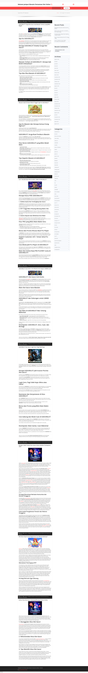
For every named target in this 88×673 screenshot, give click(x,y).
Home (58, 12)
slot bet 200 (57, 207)
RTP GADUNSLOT (43, 151)
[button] (61, 8)
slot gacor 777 (57, 220)
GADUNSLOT (21, 218)
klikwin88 (56, 160)
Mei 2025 (56, 92)
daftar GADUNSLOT (32, 596)
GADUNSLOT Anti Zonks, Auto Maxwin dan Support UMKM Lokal (35, 268)
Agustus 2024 (57, 112)
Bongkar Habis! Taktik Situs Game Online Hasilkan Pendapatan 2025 (34, 446)
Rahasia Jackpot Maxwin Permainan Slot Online (34, 4)
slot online (35, 190)
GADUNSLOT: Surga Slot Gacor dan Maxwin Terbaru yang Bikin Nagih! (34, 25)
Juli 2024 (56, 114)
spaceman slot (57, 242)
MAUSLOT (56, 173)
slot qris (56, 229)
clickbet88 (56, 142)
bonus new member (58, 136)
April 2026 (56, 68)
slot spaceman (57, 231)
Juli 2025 (56, 88)
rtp (55, 182)
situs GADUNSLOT (24, 100)
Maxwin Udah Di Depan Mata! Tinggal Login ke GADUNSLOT (34, 102)
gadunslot (30, 21)
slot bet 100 (57, 205)
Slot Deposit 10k (57, 216)
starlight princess (57, 247)
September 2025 (57, 83)
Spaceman (56, 238)
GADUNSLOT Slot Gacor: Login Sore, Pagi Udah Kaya (32, 347)
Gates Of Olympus (58, 147)
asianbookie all (57, 131)
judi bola (56, 158)
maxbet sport (57, 176)
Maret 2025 (56, 97)
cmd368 (56, 145)
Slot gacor (20, 548)
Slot (23, 33)
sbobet (56, 187)
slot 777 (56, 202)
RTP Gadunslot (47, 533)
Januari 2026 (57, 74)
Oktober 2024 (57, 108)
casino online (57, 138)
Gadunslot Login (47, 21)
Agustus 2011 (57, 123)
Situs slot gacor (21, 624)
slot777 (56, 236)
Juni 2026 (56, 63)
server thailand (57, 191)
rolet (55, 180)
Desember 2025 (57, 77)
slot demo (56, 211)
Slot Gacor (56, 218)
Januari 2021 (57, 121)
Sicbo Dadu (56, 196)
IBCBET (56, 149)
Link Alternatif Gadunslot (43, 596)
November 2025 (57, 79)
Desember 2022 (57, 117)
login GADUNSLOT (42, 533)
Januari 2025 (57, 101)
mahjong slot (57, 167)
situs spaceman (57, 200)
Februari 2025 (57, 99)
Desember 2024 (57, 103)
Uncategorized (26, 21)
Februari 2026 (57, 72)
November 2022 (57, 119)
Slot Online (56, 227)
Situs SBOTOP (57, 198)
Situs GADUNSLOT (28, 498)
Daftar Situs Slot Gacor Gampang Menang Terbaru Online (33, 600)
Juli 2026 (56, 61)
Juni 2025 (56, 90)
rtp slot (56, 185)
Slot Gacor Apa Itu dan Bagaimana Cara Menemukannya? (33, 536)
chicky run (56, 140)
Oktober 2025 (57, 81)
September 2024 (57, 110)
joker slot (56, 151)
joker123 (56, 153)
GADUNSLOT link (35, 21)
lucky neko (56, 162)
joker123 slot (57, 156)
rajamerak (56, 178)
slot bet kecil (57, 209)
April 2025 (56, 94)
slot (38, 115)
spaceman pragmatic (58, 240)
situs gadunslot (21, 40)
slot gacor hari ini (57, 222)
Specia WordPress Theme (23, 669)
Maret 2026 (56, 70)
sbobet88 (56, 189)
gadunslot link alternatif (41, 21)
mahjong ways (57, 169)
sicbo (55, 193)
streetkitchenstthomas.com (40, 638)
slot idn (56, 225)
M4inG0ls (20, 21)
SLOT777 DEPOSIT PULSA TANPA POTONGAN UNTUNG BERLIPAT (60, 41)
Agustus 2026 (57, 59)
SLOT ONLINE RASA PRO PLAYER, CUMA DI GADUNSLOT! (33, 179)
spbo (55, 245)
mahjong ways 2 (57, 171)
